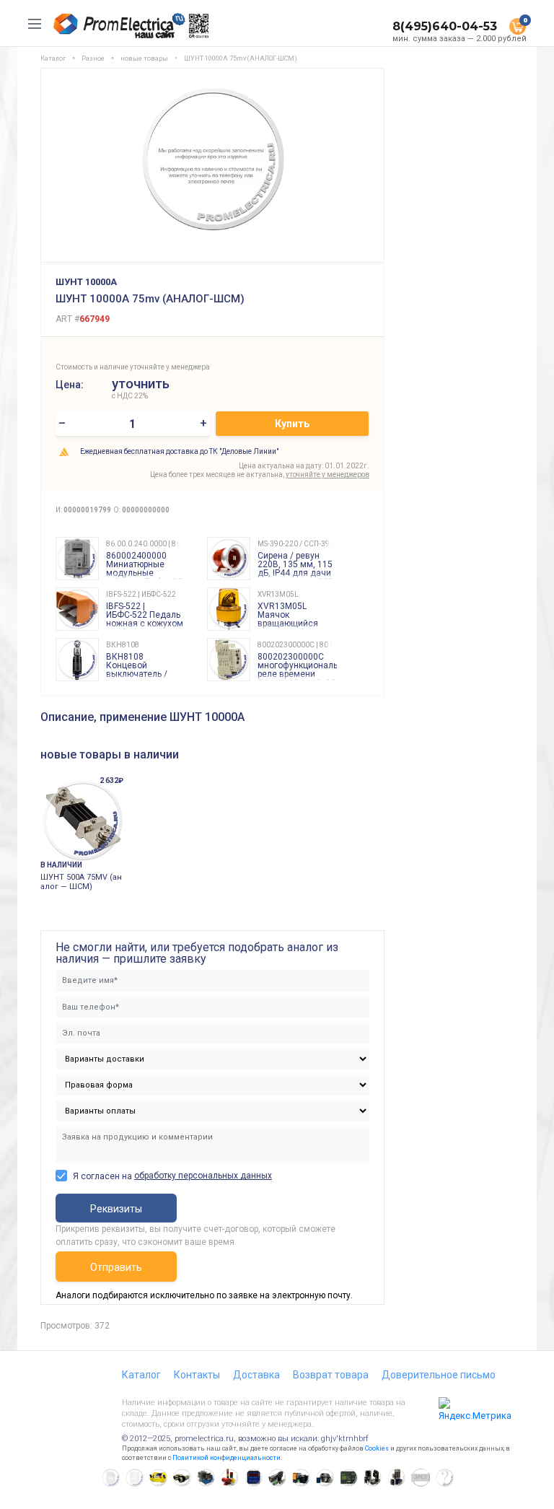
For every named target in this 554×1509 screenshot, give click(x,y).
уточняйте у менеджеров (327, 474)
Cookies (377, 1448)
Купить (292, 423)
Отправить (116, 1267)
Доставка (256, 1375)
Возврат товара (331, 1375)
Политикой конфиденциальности (226, 1457)
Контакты (197, 1375)
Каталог (141, 1375)
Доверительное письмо (439, 1375)
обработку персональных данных (203, 1176)
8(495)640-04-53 (444, 26)
